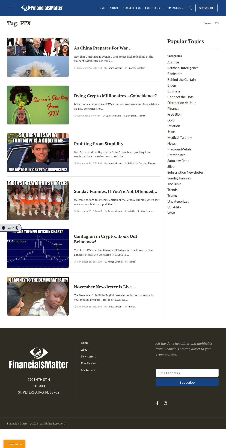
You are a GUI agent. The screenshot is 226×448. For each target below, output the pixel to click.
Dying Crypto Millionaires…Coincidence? (115, 95)
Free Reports (89, 363)
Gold (171, 120)
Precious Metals (179, 149)
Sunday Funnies (179, 178)
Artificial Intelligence (182, 68)
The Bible (174, 184)
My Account (88, 370)
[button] (10, 227)
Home (207, 23)
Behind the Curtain (181, 79)
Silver (171, 166)
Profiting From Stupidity (98, 143)
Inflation (173, 126)
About (84, 349)
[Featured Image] (38, 57)
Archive (173, 62)
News (171, 143)
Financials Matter (18, 423)
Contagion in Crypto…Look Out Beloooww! (105, 239)
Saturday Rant (178, 161)
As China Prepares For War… (103, 48)
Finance (173, 108)
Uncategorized (178, 201)
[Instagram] (166, 403)
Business (173, 91)
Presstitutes (176, 155)
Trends (172, 190)
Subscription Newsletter (185, 172)
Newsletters (88, 356)
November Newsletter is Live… (105, 287)
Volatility (174, 207)
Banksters (174, 74)
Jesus (171, 132)
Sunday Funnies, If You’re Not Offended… (115, 191)
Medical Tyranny (179, 137)
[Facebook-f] (157, 403)
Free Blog (174, 114)
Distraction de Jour (181, 103)
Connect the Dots (180, 97)
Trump (172, 195)
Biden (171, 85)
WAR (171, 213)
